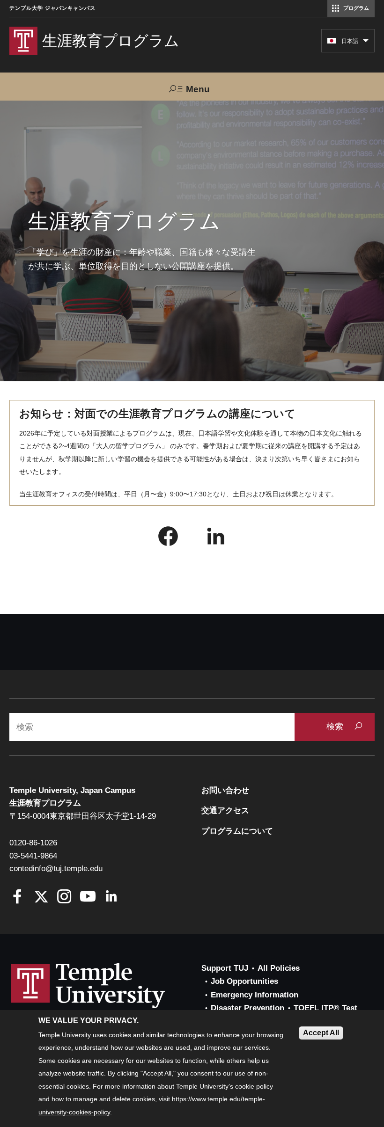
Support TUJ (224, 968)
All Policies (279, 968)
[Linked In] (111, 897)
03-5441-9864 (33, 855)
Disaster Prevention (247, 1007)
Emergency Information (254, 994)
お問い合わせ (225, 790)
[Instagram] (64, 897)
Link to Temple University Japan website (103, 994)
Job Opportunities (244, 981)
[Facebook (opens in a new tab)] (168, 538)
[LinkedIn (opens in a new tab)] (216, 538)
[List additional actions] (366, 43)
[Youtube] (88, 897)
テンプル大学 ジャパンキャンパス (52, 8)
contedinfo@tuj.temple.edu (56, 868)
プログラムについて (237, 831)
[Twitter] (41, 897)
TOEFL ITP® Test (325, 1007)
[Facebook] (17, 897)
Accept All (321, 1033)
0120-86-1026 (33, 842)
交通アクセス (225, 810)
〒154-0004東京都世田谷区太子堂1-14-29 (82, 816)
